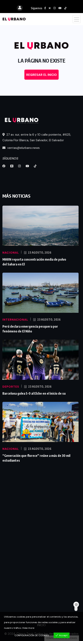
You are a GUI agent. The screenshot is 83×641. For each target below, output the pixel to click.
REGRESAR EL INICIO (41, 75)
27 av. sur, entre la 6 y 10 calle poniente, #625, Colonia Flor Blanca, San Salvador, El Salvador (36, 137)
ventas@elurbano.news (23, 148)
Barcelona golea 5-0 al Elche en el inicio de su (34, 393)
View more (28, 628)
